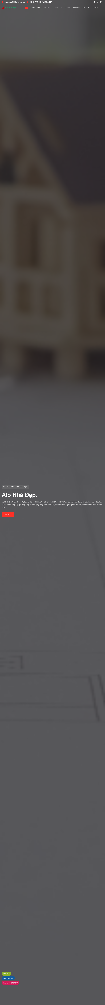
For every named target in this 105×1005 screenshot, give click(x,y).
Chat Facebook (8, 978)
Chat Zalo (6, 974)
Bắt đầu (7, 514)
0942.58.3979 (10, 983)
